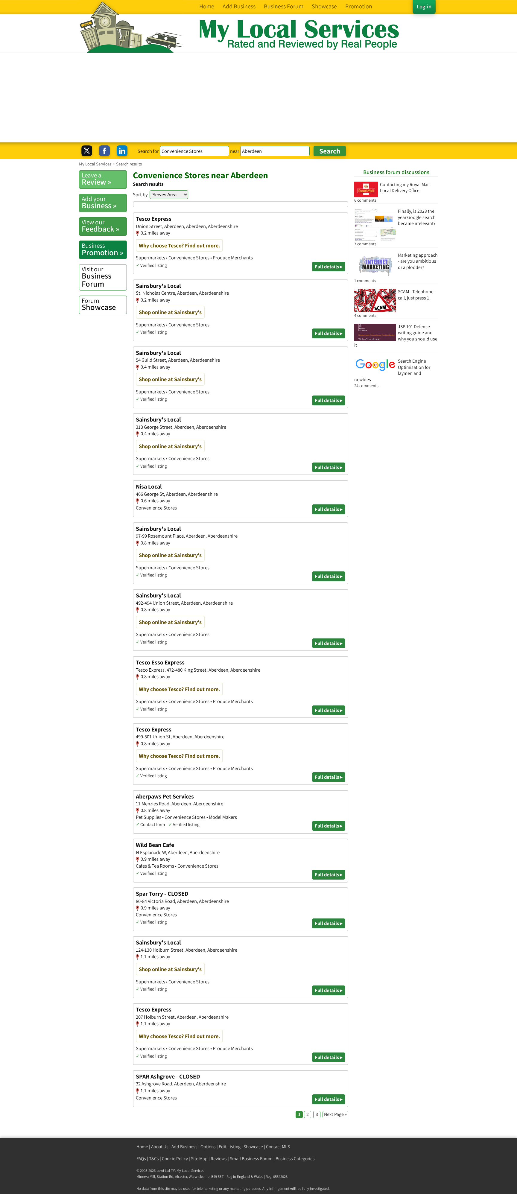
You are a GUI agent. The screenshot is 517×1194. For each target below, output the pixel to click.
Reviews (219, 1158)
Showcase (99, 304)
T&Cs (154, 1158)
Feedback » (100, 226)
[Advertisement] (258, 97)
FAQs (141, 1158)
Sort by (140, 194)
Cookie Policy (175, 1158)
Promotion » (102, 249)
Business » (99, 202)
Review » (96, 179)
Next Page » (335, 1114)
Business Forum (96, 277)
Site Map (199, 1158)
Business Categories (295, 1158)
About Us (159, 1146)
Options (208, 1146)
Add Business (184, 1146)
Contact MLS (278, 1146)
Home (142, 1146)
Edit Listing (230, 1146)
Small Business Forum (251, 1158)
